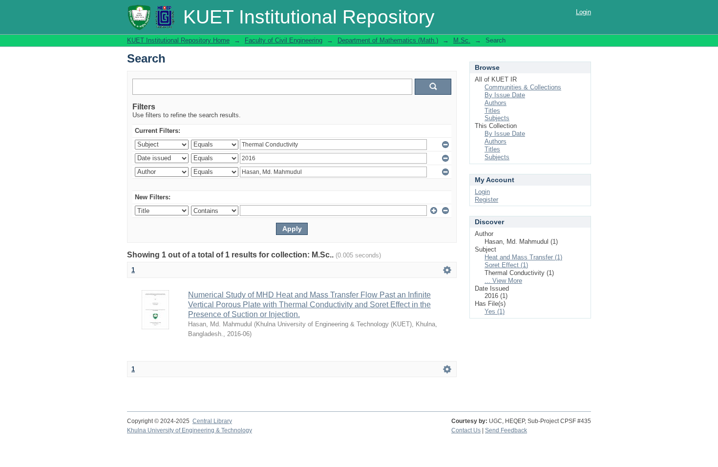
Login (583, 12)
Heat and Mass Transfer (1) (523, 257)
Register (486, 199)
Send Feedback (506, 430)
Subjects (497, 118)
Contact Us (466, 430)
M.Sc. (461, 40)
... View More (503, 280)
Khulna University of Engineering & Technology (189, 430)
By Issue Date (505, 95)
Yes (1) (495, 311)
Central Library (212, 421)
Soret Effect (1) (506, 265)
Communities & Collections (523, 87)
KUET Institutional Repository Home (178, 40)
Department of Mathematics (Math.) (388, 40)
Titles (492, 110)
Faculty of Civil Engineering (283, 40)
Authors (496, 102)
